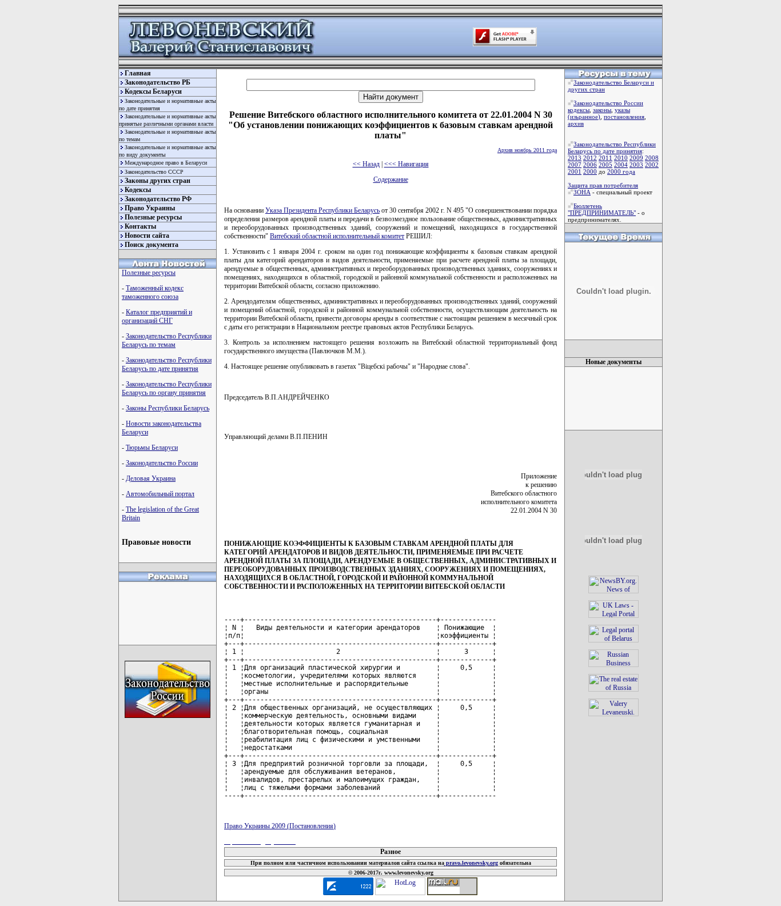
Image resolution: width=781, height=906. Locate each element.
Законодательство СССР (154, 172)
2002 (652, 164)
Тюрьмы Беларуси (152, 448)
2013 (574, 157)
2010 (621, 157)
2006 (590, 164)
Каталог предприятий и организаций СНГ (157, 316)
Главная (138, 73)
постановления (624, 116)
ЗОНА (582, 192)
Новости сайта (147, 236)
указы (622, 109)
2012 (590, 157)
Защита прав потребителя (603, 185)
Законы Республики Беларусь (167, 408)
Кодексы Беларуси (153, 91)
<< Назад (366, 164)
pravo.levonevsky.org (471, 863)
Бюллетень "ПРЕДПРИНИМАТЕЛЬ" (602, 209)
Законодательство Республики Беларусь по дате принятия (167, 364)
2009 (636, 157)
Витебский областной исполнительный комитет (337, 236)
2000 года (621, 171)
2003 (636, 164)
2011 (605, 157)
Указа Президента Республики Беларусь (322, 210)
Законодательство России (162, 463)
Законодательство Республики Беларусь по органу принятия (167, 388)
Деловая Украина (151, 478)
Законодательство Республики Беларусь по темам (167, 340)
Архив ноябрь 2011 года (527, 150)
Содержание (390, 179)
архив (576, 123)
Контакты (140, 226)
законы (602, 109)
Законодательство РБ (157, 82)
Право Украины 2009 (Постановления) (280, 826)
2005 (605, 164)
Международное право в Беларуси (166, 162)
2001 (574, 171)
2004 (621, 164)
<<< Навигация (406, 164)
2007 (574, 164)
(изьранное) (584, 116)
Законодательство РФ (158, 199)
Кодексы (138, 190)
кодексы (578, 109)
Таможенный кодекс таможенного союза (153, 292)
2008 (652, 157)
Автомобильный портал (160, 494)
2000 (590, 171)
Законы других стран (157, 181)
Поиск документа (151, 245)
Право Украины (150, 208)
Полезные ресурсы (153, 217)
